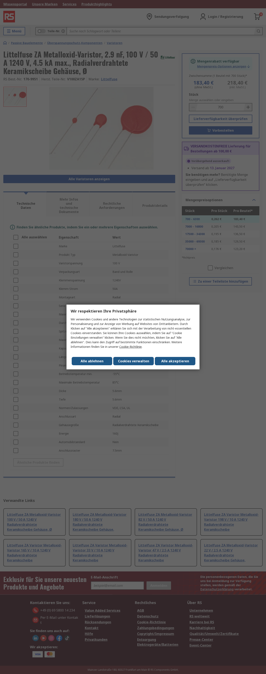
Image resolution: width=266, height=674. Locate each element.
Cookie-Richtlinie (130, 347)
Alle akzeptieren (175, 361)
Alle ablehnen (92, 361)
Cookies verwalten (133, 361)
